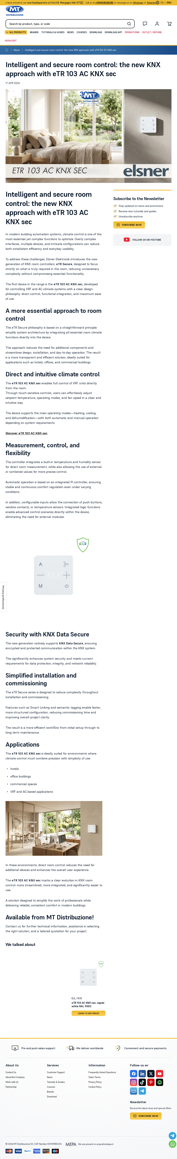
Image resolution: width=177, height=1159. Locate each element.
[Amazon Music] (133, 1091)
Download (96, 32)
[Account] (157, 24)
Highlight (11, 40)
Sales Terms (94, 1077)
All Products (18, 32)
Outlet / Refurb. (152, 32)
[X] (151, 1073)
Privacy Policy (95, 1082)
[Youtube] (159, 1073)
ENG (169, 2)
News (70, 32)
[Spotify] (159, 1082)
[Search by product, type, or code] (130, 24)
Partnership (11, 1086)
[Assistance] (145, 24)
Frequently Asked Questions (102, 1072)
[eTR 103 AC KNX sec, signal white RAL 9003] (88, 977)
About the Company (15, 1077)
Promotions (132, 32)
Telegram (151, 2)
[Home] (8, 50)
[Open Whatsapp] (172, 1144)
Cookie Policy (94, 1086)
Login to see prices (88, 1013)
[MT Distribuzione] (15, 10)
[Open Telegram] (172, 1136)
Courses (82, 32)
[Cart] (169, 24)
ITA (162, 2)
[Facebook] (133, 1073)
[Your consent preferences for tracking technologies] (3, 597)
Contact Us (11, 1072)
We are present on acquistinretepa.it (95, 1144)
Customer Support (56, 1072)
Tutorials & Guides (52, 32)
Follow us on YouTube (147, 239)
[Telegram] (142, 1091)
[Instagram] (133, 1082)
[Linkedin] (142, 1073)
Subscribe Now (132, 224)
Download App (113, 32)
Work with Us (12, 1082)
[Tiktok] (142, 1082)
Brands (34, 32)
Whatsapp (138, 2)
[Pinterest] (151, 1082)
